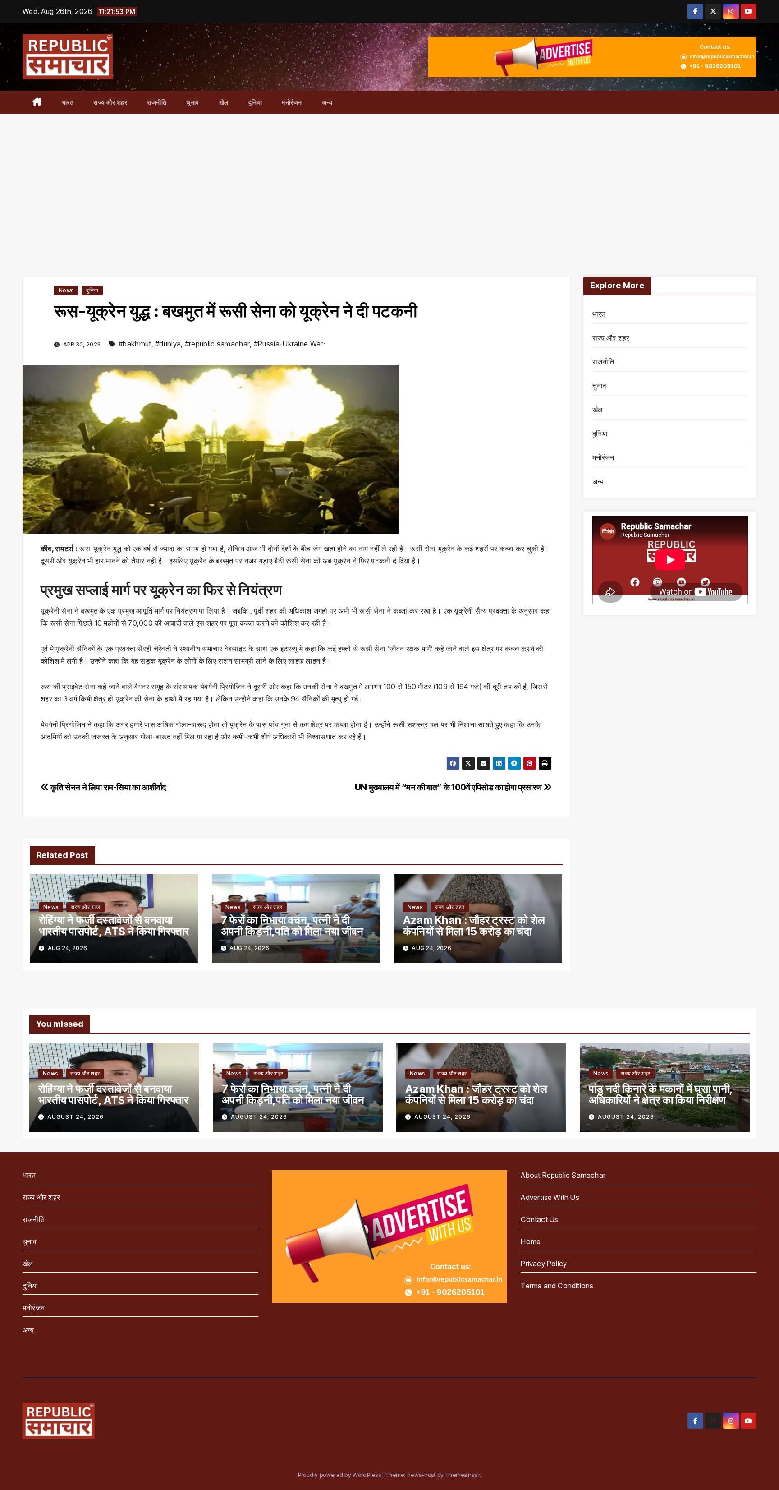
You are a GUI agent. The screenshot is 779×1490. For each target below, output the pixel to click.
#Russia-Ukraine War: (289, 343)
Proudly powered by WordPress (340, 1474)
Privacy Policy (544, 1263)
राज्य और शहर (110, 102)
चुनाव (192, 102)
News (66, 290)
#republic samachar (217, 343)
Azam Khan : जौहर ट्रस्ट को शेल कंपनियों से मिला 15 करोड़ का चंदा (474, 925)
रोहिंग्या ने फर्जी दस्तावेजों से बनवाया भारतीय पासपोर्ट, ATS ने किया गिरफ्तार (114, 925)
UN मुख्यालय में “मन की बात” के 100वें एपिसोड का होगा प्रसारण (449, 787)
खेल (224, 102)
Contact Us (539, 1219)
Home (531, 1241)
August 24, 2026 (75, 1116)
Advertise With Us (550, 1197)
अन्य (327, 102)
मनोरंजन (292, 102)
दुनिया (255, 102)
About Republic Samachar (563, 1175)
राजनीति (156, 102)
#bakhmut (135, 343)
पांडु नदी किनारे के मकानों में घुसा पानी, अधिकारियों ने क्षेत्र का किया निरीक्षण (661, 1094)
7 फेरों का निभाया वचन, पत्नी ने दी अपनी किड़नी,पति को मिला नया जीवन (292, 925)
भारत (68, 102)
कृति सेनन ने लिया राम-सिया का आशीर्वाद (107, 787)
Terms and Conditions (557, 1285)
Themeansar (462, 1474)
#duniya (168, 343)
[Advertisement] (389, 182)
